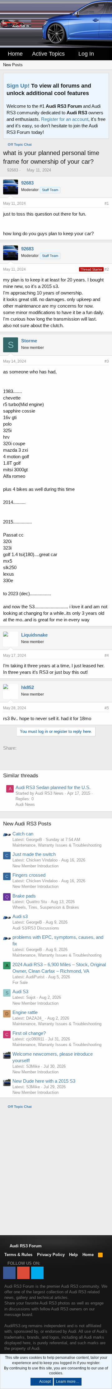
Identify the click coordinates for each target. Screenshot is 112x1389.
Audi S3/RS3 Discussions (35, 928)
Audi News (25, 804)
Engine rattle (25, 1012)
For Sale (20, 982)
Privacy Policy (51, 1254)
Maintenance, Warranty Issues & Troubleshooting (56, 845)
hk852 (27, 687)
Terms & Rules (18, 1254)
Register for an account (64, 119)
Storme (29, 340)
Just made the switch (34, 854)
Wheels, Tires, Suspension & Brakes (45, 907)
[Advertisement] (56, 1171)
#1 (107, 203)
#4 (107, 655)
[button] (69, 54)
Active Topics (48, 54)
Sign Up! (18, 86)
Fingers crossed (28, 875)
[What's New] (103, 54)
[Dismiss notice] (102, 79)
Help (73, 1254)
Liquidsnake (34, 634)
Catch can (22, 833)
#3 (107, 361)
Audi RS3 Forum (25, 1246)
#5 (107, 708)
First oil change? (29, 1033)
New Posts (13, 64)
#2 (107, 269)
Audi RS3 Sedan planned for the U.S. (53, 787)
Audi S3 (20, 991)
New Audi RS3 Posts (27, 824)
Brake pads (24, 895)
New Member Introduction (35, 866)
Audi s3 (20, 916)
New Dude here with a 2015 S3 (43, 1081)
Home (15, 54)
